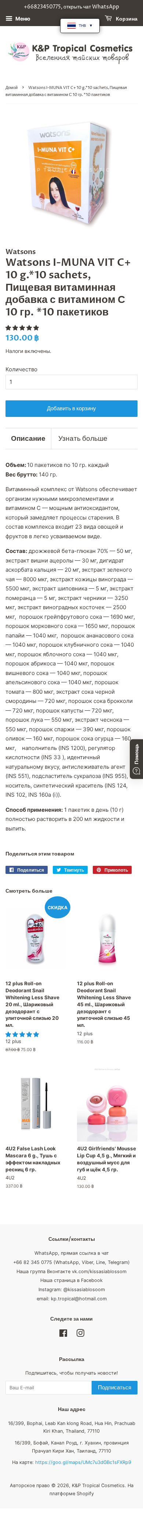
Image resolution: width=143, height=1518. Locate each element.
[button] (23, 327)
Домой (12, 87)
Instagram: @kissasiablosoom (71, 1289)
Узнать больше (82, 438)
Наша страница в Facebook (71, 1280)
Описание (28, 438)
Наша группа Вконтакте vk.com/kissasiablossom (71, 1271)
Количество (21, 369)
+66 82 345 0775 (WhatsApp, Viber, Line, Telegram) (71, 1262)
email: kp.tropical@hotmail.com (72, 1298)
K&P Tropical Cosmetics (98, 1485)
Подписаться (114, 1388)
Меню (22, 18)
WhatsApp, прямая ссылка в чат (71, 1253)
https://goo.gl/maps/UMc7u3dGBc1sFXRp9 (83, 1462)
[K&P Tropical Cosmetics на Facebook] (63, 1334)
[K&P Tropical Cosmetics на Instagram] (80, 1334)
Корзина (126, 18)
